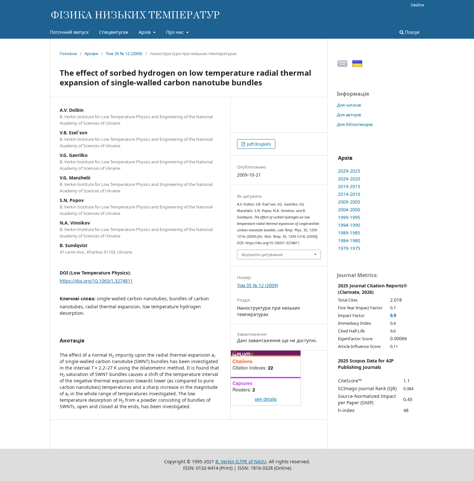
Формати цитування (262, 254)
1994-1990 (349, 225)
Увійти (417, 5)
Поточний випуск (69, 32)
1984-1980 (349, 240)
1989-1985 (349, 233)
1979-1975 (349, 248)
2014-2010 (349, 194)
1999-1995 (349, 217)
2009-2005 (349, 202)
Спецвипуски (113, 32)
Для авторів (349, 115)
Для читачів (349, 105)
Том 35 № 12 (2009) (124, 53)
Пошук (412, 32)
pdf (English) (258, 144)
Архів (145, 32)
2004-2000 (349, 210)
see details (266, 399)
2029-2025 (349, 171)
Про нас (175, 32)
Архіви (91, 53)
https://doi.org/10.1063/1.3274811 (96, 281)
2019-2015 (349, 186)
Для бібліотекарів (355, 124)
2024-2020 (349, 179)
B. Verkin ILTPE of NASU (240, 461)
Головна (68, 53)
